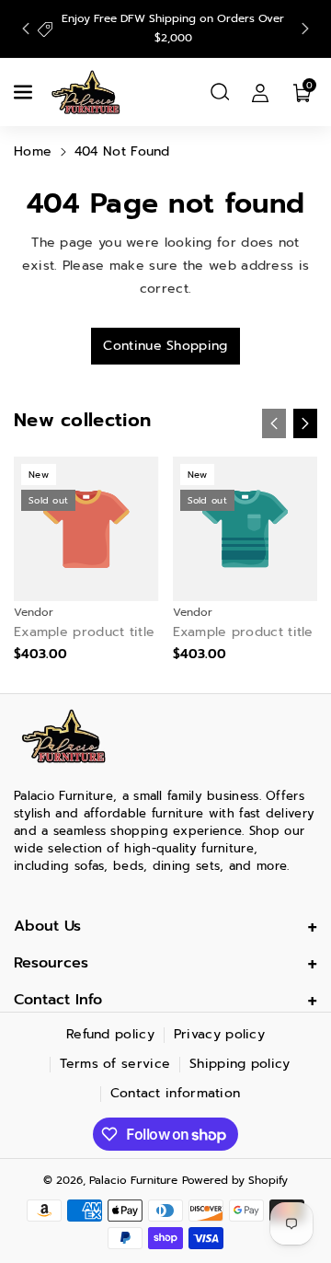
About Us (47, 926)
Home (32, 151)
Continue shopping (165, 345)
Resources (51, 963)
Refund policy (110, 1034)
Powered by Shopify (235, 1180)
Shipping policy (240, 1063)
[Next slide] (305, 28)
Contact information (175, 1093)
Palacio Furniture (133, 1180)
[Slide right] (305, 423)
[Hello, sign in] (260, 92)
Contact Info (58, 1000)
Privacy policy (219, 1034)
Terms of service (115, 1063)
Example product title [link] (84, 632)
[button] (25, 92)
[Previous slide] (26, 28)
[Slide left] (274, 423)
